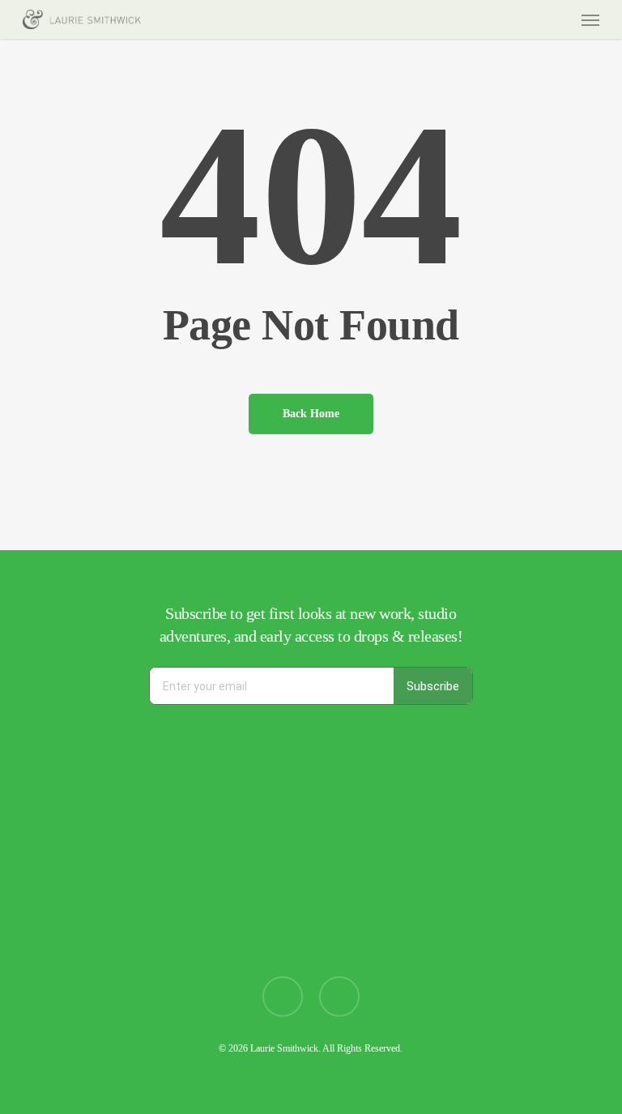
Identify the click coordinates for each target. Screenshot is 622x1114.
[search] (527, 19)
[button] (590, 19)
